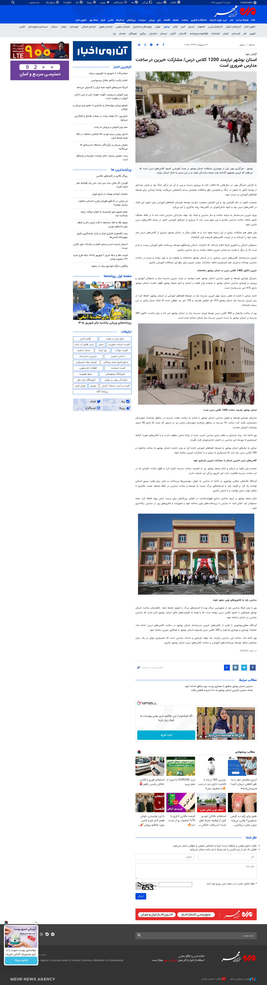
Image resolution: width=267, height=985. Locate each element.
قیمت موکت (121, 350)
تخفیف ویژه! (21, 960)
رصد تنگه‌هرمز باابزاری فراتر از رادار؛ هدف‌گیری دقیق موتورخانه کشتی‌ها (102, 235)
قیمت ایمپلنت (118, 368)
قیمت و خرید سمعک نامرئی (116, 386)
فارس (22, 27)
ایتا (77, 2)
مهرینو (93, 386)
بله (132, 2)
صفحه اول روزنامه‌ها (118, 276)
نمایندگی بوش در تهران (116, 380)
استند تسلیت (83, 350)
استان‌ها (120, 20)
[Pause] (200, 736)
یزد (114, 34)
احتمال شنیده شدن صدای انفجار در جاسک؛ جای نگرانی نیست (100, 246)
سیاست (142, 20)
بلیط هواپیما (86, 374)
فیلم (103, 20)
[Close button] (36, 923)
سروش (159, 2)
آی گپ (145, 2)
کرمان (225, 34)
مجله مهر (93, 20)
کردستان (236, 34)
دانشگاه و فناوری (199, 20)
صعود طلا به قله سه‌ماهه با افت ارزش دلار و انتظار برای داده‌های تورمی (102, 224)
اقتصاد (167, 20)
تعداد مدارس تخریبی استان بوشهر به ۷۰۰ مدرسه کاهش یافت (222, 690)
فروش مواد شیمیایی (86, 362)
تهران (157, 27)
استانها (252, 45)
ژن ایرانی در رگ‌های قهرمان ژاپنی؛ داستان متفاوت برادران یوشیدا (103, 203)
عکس (110, 20)
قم (245, 34)
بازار (159, 20)
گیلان (173, 34)
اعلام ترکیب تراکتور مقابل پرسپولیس (109, 80)
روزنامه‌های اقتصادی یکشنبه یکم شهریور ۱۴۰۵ (104, 323)
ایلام (175, 27)
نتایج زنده (67, 2)
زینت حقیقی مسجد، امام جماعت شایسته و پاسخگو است (102, 158)
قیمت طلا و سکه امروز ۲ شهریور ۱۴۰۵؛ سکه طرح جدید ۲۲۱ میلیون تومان (100, 257)
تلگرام (174, 2)
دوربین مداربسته (88, 356)
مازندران (153, 34)
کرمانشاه (215, 34)
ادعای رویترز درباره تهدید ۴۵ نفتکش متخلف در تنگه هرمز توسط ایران (102, 136)
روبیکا (89, 2)
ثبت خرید (166, 735)
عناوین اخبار (249, 27)
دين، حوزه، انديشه (218, 20)
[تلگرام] (52, 934)
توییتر (103, 2)
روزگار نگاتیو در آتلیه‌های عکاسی (112, 176)
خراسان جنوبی (123, 27)
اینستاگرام (119, 2)
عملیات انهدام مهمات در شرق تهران (110, 194)
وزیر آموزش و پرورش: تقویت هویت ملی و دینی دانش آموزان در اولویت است (101, 96)
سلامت (184, 20)
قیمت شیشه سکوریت (119, 345)
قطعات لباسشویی (88, 368)
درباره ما (42, 955)
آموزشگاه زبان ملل (86, 380)
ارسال (141, 896)
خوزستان (74, 27)
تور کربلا (103, 350)
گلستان (182, 34)
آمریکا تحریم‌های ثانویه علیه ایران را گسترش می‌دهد (102, 87)
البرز (183, 27)
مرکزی (143, 34)
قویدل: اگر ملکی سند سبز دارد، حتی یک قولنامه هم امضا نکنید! (102, 185)
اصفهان (201, 27)
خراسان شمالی (89, 27)
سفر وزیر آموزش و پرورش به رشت (111, 127)
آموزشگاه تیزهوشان (115, 374)
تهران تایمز (80, 386)
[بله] (47, 934)
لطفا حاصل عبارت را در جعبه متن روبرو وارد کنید (231, 884)
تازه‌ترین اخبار (122, 67)
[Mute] (206, 736)
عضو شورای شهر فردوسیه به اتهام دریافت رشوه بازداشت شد (104, 214)
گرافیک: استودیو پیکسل (212, 979)
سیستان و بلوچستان (38, 27)
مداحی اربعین (118, 356)
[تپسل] (139, 703)
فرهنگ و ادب (242, 20)
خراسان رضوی (106, 27)
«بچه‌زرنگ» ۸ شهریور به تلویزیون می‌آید (108, 73)
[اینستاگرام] (41, 934)
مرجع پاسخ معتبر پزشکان (116, 362)
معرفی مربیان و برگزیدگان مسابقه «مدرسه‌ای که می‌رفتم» (104, 147)
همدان (122, 34)
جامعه (176, 20)
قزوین (252, 34)
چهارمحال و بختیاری (142, 27)
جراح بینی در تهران (115, 339)
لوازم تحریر (85, 339)
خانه (253, 20)
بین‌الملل (131, 20)
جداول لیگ (51, 2)
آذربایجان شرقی (233, 27)
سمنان (54, 27)
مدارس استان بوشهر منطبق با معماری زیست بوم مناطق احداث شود (219, 686)
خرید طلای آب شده (84, 345)
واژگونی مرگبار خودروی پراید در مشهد (109, 266)
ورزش (151, 20)
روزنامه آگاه (102, 392)
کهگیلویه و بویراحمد (199, 34)
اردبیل (191, 27)
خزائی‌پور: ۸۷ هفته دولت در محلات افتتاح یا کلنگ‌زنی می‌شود (101, 118)
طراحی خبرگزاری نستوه (240, 979)
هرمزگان (133, 34)
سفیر (101, 345)
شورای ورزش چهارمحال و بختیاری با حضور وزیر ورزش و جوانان (100, 107)
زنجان (63, 27)
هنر (231, 20)
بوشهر (167, 27)
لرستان (163, 34)
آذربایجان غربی (215, 27)
